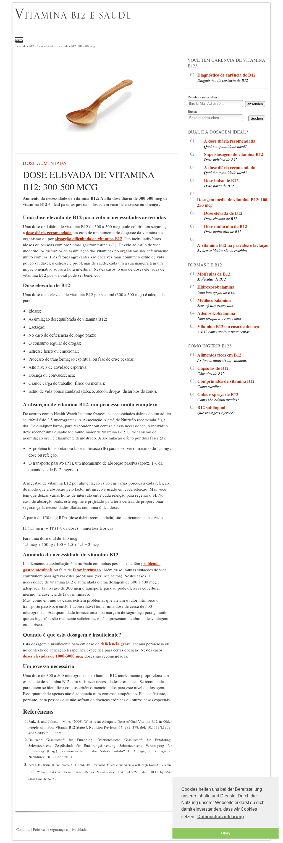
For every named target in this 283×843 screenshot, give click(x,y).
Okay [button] (225, 833)
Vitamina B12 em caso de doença (228, 326)
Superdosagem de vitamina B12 (233, 154)
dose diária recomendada (49, 232)
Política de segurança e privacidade (60, 829)
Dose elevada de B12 (223, 213)
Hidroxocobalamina (215, 287)
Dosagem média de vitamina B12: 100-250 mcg (233, 202)
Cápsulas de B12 (213, 368)
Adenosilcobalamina (216, 313)
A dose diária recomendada (229, 141)
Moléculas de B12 (213, 274)
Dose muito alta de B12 (225, 226)
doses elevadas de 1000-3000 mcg (53, 656)
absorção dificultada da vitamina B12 (88, 238)
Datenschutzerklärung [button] (220, 816)
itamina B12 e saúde (73, 15)
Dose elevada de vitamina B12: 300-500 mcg (127, 21)
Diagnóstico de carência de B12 (226, 75)
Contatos (23, 829)
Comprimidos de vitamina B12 (226, 381)
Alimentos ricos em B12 (219, 355)
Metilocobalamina (214, 300)
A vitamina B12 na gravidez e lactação (232, 245)
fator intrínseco (87, 570)
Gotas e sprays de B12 (217, 394)
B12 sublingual (211, 407)
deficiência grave (115, 644)
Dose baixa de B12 (221, 181)
